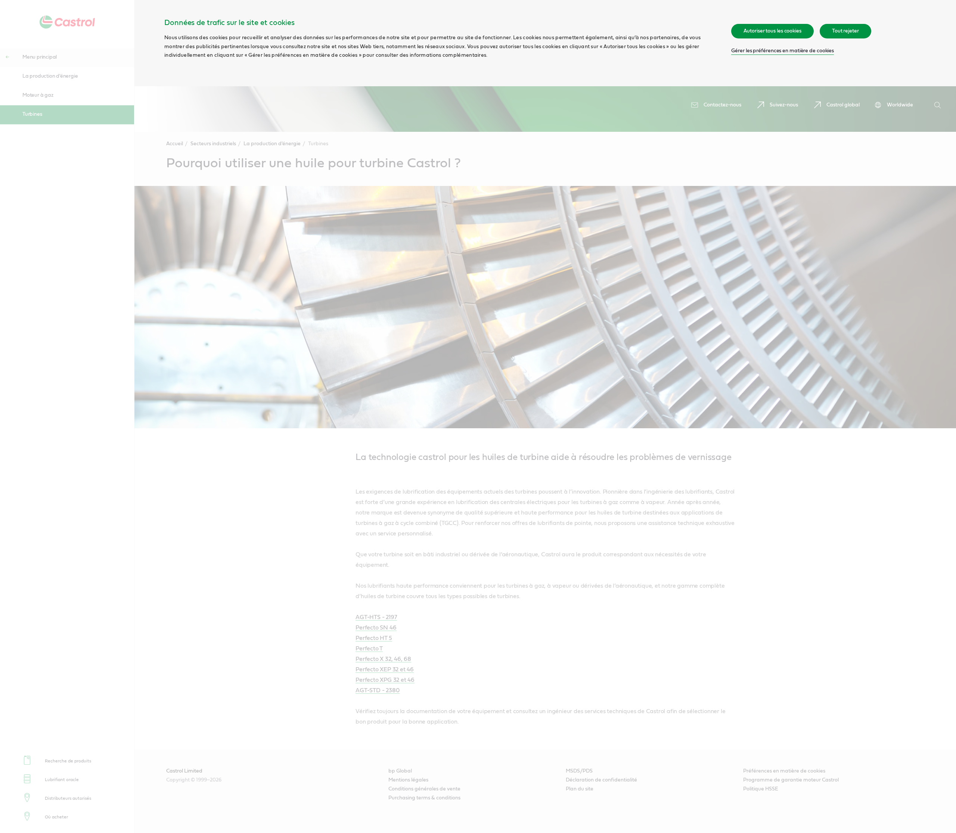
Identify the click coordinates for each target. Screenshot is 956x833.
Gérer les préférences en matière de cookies (782, 50)
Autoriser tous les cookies (772, 31)
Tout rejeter (845, 31)
